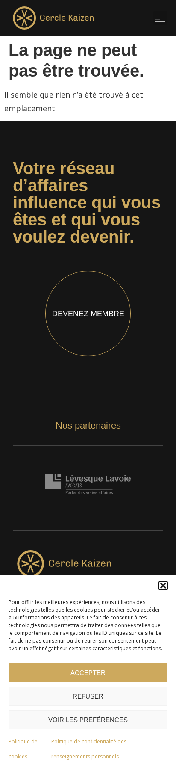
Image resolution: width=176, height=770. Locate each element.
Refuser (88, 696)
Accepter (88, 672)
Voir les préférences (88, 719)
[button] (163, 585)
